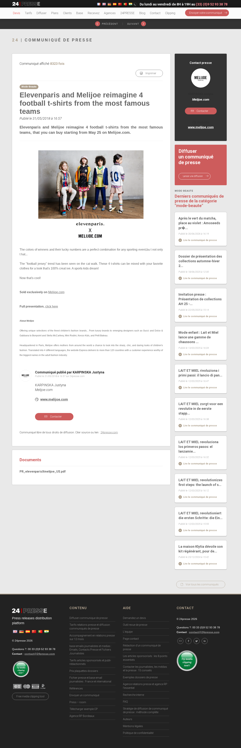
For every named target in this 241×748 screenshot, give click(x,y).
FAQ (125, 701)
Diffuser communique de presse (88, 618)
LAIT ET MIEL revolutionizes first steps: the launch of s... (200, 482)
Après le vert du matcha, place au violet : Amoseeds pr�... (199, 223)
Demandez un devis (134, 618)
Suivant (133, 24)
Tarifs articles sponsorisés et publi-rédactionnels (90, 662)
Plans (54, 13)
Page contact (131, 638)
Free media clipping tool (30, 696)
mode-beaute (184, 191)
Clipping (170, 13)
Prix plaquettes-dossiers (83, 670)
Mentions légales (133, 726)
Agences (110, 13)
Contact (155, 13)
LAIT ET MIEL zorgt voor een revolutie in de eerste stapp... (200, 408)
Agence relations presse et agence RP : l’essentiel (145, 686)
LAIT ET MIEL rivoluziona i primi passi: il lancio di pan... (200, 373)
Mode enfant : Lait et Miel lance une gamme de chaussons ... (198, 337)
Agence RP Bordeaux (81, 715)
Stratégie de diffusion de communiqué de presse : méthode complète (145, 710)
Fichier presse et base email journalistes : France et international (90, 679)
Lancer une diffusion (193, 176)
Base (79, 13)
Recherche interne (133, 694)
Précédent (109, 24)
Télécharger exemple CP (83, 709)
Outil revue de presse (135, 624)
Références (76, 688)
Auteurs (127, 719)
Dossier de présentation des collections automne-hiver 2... (200, 261)
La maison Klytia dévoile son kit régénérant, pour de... (200, 549)
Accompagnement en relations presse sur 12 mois (92, 637)
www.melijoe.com (54, 399)
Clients (67, 13)
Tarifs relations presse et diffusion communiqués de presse (89, 626)
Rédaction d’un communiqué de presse (142, 647)
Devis (16, 13)
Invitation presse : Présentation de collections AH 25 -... (200, 299)
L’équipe (128, 631)
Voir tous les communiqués (202, 584)
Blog (142, 13)
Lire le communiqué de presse (200, 240)
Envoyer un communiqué (84, 695)
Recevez (93, 13)
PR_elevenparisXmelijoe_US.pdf (43, 471)
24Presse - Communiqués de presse (26, 4)
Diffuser (42, 13)
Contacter (56, 416)
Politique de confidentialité (138, 732)
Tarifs (28, 13)
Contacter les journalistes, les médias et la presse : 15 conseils (145, 668)
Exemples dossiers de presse (140, 677)
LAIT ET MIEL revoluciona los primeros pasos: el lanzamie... (198, 446)
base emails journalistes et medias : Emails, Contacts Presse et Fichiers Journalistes (90, 650)
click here (51, 306)
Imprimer (150, 73)
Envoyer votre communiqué (205, 12)
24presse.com (109, 432)
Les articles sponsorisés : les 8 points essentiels (145, 658)
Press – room (77, 702)
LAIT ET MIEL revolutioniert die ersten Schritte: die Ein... (200, 515)
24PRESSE (127, 13)
